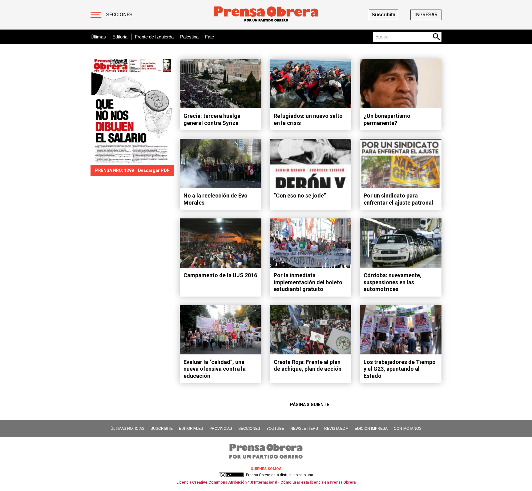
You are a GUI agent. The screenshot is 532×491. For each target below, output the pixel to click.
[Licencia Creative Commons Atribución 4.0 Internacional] (231, 475)
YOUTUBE (275, 428)
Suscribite (383, 14)
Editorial (120, 36)
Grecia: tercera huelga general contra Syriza (211, 119)
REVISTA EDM (336, 428)
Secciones (119, 15)
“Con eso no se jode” (300, 195)
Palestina (189, 36)
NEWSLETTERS (304, 428)
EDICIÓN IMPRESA (371, 428)
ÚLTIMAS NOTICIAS (127, 428)
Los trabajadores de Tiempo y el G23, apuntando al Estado (400, 369)
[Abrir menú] (96, 15)
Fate (209, 36)
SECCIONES (249, 428)
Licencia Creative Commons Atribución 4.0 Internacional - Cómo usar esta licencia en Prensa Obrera (266, 482)
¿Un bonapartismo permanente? (387, 119)
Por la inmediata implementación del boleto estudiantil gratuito (308, 282)
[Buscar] (436, 37)
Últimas (98, 36)
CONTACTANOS (407, 428)
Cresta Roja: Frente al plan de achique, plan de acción (307, 365)
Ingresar (425, 15)
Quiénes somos (266, 469)
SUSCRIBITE (162, 428)
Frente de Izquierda (154, 36)
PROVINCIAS (220, 428)
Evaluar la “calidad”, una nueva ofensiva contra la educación (214, 369)
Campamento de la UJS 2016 (220, 275)
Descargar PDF (153, 170)
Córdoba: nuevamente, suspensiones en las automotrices (392, 282)
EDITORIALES (191, 428)
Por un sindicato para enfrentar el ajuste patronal (398, 199)
